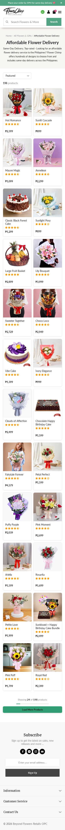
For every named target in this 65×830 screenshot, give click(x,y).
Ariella (8, 574)
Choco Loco (42, 320)
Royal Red (41, 675)
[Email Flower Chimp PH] (42, 751)
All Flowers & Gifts (23, 35)
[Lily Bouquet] (47, 253)
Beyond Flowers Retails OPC (30, 823)
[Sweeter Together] (17, 303)
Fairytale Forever (14, 474)
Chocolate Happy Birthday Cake (45, 423)
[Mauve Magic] (17, 152)
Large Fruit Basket (15, 271)
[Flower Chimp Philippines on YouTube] (29, 751)
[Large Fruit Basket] (17, 253)
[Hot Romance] (17, 102)
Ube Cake (10, 371)
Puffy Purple (12, 524)
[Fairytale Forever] (17, 457)
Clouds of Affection (16, 421)
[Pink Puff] (17, 657)
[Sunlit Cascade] (47, 102)
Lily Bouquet (42, 271)
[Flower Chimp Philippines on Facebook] (22, 751)
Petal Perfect (43, 474)
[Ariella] (17, 557)
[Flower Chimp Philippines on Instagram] (35, 751)
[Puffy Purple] (17, 507)
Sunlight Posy (43, 220)
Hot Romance (13, 120)
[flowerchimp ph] (14, 12)
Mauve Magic (12, 170)
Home (9, 35)
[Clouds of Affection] (17, 403)
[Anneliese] (47, 152)
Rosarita (40, 574)
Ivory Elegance (44, 371)
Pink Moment (43, 524)
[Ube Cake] (17, 353)
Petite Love (11, 624)
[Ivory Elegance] (47, 353)
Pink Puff (10, 675)
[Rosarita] (47, 557)
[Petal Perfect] (47, 457)
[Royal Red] (47, 657)
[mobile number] (42, 12)
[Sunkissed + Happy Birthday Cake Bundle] (47, 607)
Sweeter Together (15, 320)
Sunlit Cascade (44, 120)
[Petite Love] (17, 607)
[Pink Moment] (47, 507)
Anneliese (41, 170)
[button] (12, 124)
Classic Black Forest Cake (16, 222)
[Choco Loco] (47, 303)
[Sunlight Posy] (47, 203)
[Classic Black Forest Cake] (17, 203)
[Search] (7, 22)
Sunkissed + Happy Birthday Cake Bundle (48, 626)
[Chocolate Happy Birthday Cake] (47, 403)
